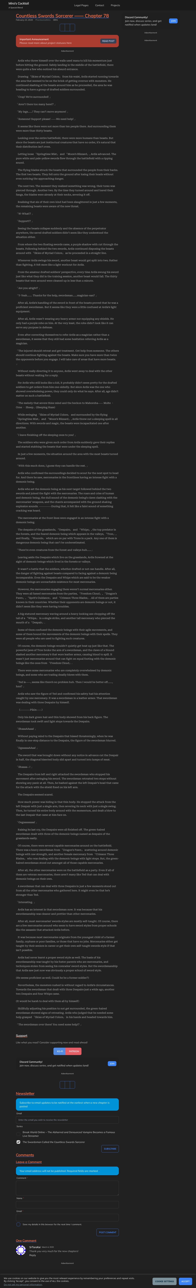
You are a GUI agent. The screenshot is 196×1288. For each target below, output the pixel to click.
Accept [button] (185, 1281)
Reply (32, 1255)
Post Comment (107, 1232)
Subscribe (110, 1148)
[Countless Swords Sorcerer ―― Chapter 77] (67, 27)
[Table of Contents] (62, 27)
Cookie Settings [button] (164, 1281)
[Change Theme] (171, 5)
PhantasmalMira (43, 20)
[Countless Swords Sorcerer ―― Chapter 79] (72, 27)
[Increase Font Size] (188, 5)
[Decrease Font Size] (180, 5)
